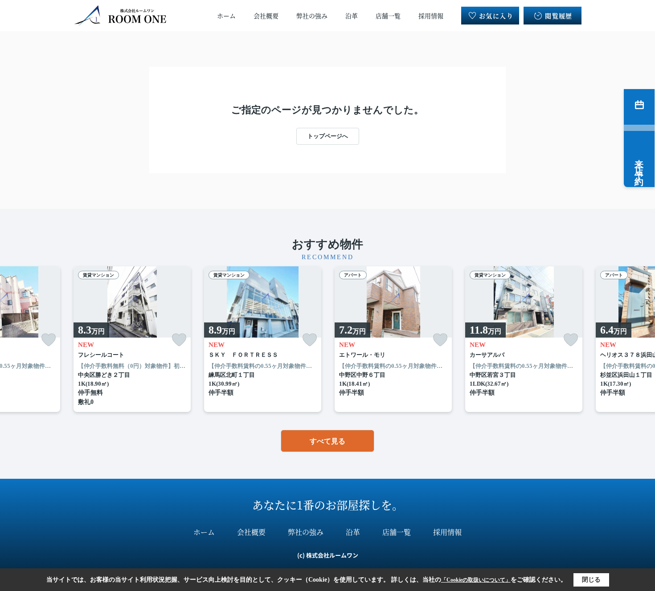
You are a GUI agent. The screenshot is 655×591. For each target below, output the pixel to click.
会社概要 (266, 15)
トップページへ (327, 136)
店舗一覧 (388, 15)
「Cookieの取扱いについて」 (476, 580)
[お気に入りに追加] (48, 340)
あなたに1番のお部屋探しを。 (327, 505)
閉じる (591, 579)
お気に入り (496, 15)
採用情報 (430, 15)
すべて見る (327, 441)
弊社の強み (312, 15)
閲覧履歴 (559, 15)
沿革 (351, 15)
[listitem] (132, 339)
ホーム (226, 15)
